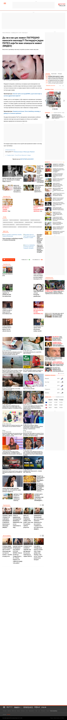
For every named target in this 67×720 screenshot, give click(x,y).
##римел (32, 151)
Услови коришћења (53, 710)
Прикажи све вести (50, 85)
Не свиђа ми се (37, 259)
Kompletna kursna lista (60, 396)
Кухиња (18, 710)
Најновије (48, 73)
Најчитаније (54, 73)
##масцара (26, 151)
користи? (18, 95)
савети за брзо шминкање (8, 224)
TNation (62, 718)
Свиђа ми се (25, 259)
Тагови (4, 216)
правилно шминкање (35, 220)
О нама (47, 710)
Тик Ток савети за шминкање (35, 226)
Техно (36, 710)
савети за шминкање (14, 220)
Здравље (9, 710)
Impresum (4, 714)
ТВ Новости (43, 710)
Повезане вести (6, 505)
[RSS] (64, 162)
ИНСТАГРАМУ (23, 159)
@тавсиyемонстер (10, 149)
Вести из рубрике (7, 535)
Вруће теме (5, 231)
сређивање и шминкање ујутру (9, 226)
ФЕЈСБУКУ (31, 159)
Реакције (60, 73)
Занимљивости (31, 710)
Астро (63, 112)
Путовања (23, 710)
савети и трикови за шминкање (23, 224)
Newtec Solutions (57, 718)
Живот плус (14, 710)
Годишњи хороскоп (57, 112)
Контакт (8, 714)
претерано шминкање (22, 226)
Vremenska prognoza (50, 375)
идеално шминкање (24, 220)
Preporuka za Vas (6, 196)
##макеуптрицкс (18, 151)
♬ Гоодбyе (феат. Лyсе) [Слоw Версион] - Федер (18, 155)
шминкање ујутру (37, 222)
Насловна (5, 710)
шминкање (5, 220)
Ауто (39, 710)
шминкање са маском (7, 222)
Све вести (47, 162)
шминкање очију (28, 222)
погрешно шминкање (18, 222)
